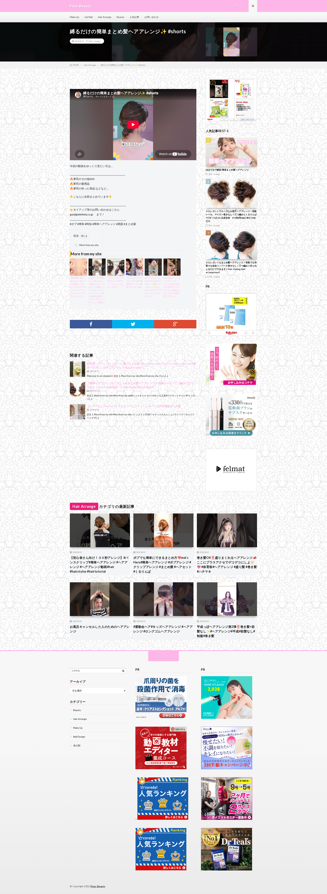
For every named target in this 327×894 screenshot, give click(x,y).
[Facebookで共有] (91, 324)
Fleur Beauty (97, 886)
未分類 (76, 745)
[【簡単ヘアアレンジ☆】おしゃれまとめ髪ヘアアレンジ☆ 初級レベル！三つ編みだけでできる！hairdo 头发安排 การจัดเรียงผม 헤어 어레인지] (77, 388)
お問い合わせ (151, 17)
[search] (123, 670)
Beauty (120, 17)
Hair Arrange (104, 17)
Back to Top (163, 656)
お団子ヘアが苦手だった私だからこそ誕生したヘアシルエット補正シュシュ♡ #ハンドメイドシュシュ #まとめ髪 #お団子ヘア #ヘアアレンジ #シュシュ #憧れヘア (97, 292)
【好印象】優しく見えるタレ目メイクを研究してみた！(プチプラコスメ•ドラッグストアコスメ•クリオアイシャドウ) (78, 287)
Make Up (74, 17)
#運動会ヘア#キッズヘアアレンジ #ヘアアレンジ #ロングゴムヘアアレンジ (163, 629)
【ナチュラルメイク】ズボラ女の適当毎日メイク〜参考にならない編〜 (134, 282)
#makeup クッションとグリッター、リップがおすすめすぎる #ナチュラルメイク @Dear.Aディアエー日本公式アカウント (172, 287)
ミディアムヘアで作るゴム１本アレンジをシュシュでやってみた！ (115, 282)
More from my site (87, 245)
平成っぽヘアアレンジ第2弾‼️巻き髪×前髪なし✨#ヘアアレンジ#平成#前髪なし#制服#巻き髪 (226, 631)
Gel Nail (88, 17)
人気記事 (134, 17)
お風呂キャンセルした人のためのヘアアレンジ (100, 629)
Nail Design (79, 736)
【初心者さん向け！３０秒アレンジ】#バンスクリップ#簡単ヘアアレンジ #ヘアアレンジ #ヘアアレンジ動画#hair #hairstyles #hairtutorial (99, 564)
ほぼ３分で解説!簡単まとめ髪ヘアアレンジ (227, 169)
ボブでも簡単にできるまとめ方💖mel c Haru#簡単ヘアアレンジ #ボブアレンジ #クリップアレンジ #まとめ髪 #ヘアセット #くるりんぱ (162, 564)
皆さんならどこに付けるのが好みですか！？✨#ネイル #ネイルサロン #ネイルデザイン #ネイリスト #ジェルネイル (153, 287)
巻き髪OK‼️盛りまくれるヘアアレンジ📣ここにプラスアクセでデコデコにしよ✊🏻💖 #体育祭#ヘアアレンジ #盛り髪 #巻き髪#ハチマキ (227, 564)
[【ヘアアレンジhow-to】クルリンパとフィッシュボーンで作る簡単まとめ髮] (77, 411)
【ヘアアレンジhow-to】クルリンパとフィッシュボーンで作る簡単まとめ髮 (134, 406)
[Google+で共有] (175, 324)
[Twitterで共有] (133, 324)
